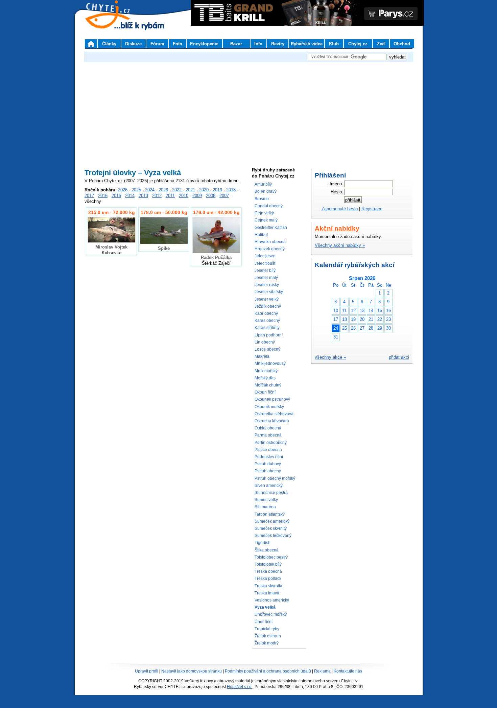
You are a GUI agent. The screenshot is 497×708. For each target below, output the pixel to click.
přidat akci (399, 357)
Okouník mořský (269, 406)
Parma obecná (268, 435)
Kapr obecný (266, 313)
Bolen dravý (266, 191)
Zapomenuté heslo (340, 208)
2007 (224, 195)
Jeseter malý (266, 277)
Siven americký (269, 485)
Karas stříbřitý (267, 327)
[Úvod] (91, 43)
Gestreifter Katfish (271, 227)
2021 (190, 189)
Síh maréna (265, 506)
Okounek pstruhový (272, 399)
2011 (170, 195)
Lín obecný (265, 342)
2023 (163, 189)
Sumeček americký (272, 521)
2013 (143, 195)
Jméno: (336, 183)
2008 (210, 195)
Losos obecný (267, 349)
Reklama (322, 671)
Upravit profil (146, 671)
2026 (122, 189)
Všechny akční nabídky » (340, 245)
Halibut (261, 234)
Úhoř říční (264, 621)
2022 (177, 189)
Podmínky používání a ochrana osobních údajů (268, 671)
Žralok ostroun (268, 636)
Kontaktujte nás (348, 671)
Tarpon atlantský (270, 514)
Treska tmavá (267, 593)
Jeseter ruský (267, 284)
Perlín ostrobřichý (271, 442)
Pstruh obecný (268, 471)
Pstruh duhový (268, 464)
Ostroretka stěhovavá (274, 413)
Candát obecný (269, 206)
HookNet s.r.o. (240, 687)
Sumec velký (266, 499)
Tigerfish (262, 542)
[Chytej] (114, 23)
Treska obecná (268, 571)
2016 (103, 195)
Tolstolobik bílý (268, 564)
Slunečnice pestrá (271, 492)
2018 (231, 189)
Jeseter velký (267, 299)
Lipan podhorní (269, 335)
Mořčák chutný (268, 385)
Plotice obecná (268, 449)
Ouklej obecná (268, 428)
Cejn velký (264, 213)
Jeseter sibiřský (269, 291)
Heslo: (337, 191)
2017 (89, 195)
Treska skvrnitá (268, 586)
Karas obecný (267, 320)
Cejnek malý (266, 220)
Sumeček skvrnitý (271, 528)
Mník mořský (266, 371)
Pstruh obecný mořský (275, 478)
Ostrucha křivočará (272, 421)
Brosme (262, 198)
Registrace (371, 208)
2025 (136, 189)
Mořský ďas (265, 378)
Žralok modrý (267, 643)
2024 (150, 189)
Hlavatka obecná (270, 241)
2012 (157, 195)
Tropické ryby (267, 629)
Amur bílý (263, 184)
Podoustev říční (269, 456)
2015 (116, 195)
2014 (130, 195)
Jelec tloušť (265, 263)
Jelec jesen (265, 256)
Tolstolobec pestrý (271, 557)
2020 (204, 189)
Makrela (262, 356)
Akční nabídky (337, 228)
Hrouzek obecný (270, 248)
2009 (197, 195)
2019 (217, 189)
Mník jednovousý (270, 363)
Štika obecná (267, 550)
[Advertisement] (248, 111)
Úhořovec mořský (271, 614)
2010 (183, 195)
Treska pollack (268, 578)
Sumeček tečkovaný (273, 535)
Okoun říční (265, 392)
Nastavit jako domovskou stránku (191, 671)
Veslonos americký (272, 600)
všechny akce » (330, 357)
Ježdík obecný (268, 306)
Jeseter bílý (265, 270)
